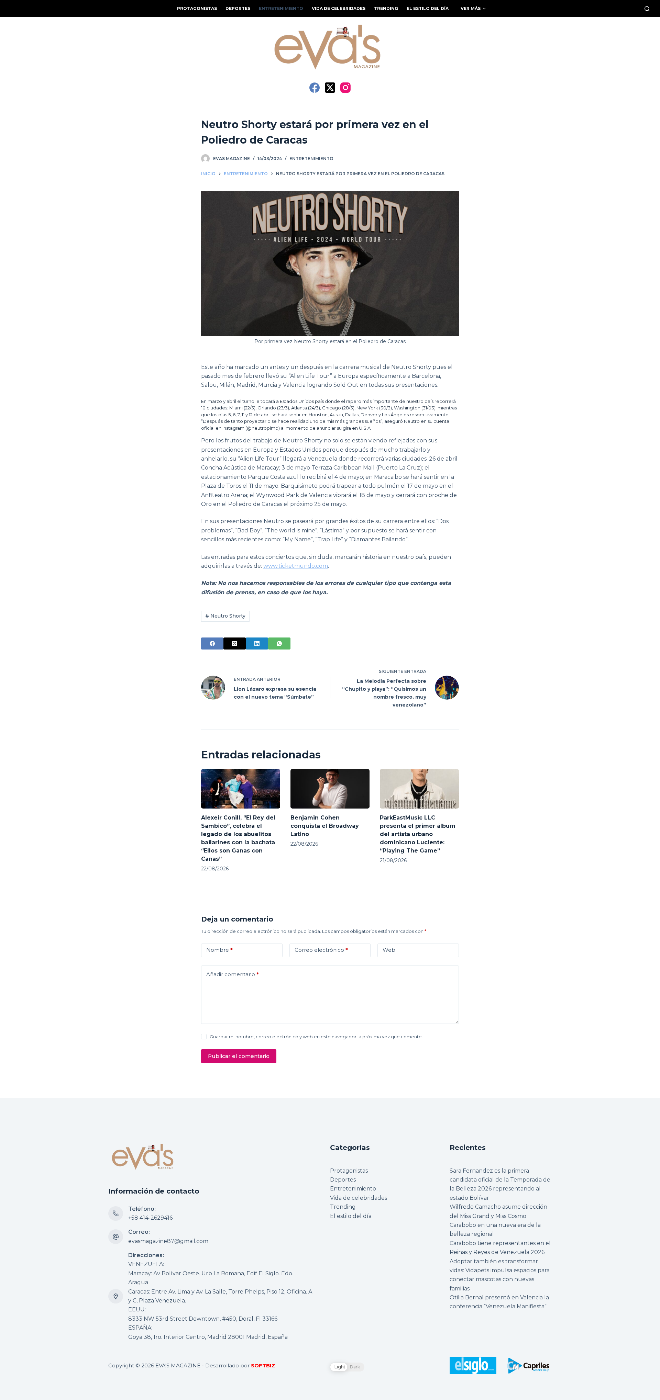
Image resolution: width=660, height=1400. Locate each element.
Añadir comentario (232, 974)
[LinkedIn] (257, 643)
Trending (343, 1207)
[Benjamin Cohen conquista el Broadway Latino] (330, 789)
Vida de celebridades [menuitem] (338, 8)
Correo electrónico (321, 950)
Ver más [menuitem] (471, 8)
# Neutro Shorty (225, 616)
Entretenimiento (311, 158)
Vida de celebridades (358, 1198)
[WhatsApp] (279, 643)
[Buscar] (647, 8)
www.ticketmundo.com (295, 566)
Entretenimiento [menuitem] (281, 8)
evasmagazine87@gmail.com (168, 1241)
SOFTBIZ (263, 1365)
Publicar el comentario (239, 1056)
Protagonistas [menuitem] (197, 8)
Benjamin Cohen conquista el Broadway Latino (324, 825)
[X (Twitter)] (330, 87)
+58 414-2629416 (150, 1218)
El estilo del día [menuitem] (428, 8)
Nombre (219, 950)
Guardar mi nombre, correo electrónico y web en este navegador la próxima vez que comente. (316, 1036)
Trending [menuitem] (386, 8)
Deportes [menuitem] (238, 8)
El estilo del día (351, 1216)
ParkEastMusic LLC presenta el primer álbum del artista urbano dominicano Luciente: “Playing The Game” (417, 834)
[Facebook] (314, 87)
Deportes (343, 1179)
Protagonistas (349, 1170)
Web (389, 950)
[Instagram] (345, 87)
